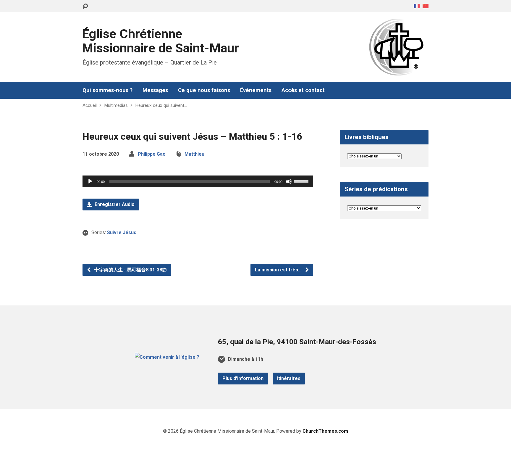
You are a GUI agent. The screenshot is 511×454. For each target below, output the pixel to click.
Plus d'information (242, 378)
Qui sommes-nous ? (107, 90)
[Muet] (289, 181)
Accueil (90, 105)
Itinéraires (288, 378)
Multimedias (116, 105)
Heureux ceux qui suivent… (161, 105)
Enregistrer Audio (114, 204)
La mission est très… (279, 270)
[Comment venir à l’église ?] (167, 357)
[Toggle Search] (85, 6)
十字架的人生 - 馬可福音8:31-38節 (130, 270)
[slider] (302, 181)
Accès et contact (303, 90)
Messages (155, 90)
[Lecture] (90, 181)
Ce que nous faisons (204, 90)
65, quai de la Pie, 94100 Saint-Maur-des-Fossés (297, 342)
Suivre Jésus (121, 232)
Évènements (255, 90)
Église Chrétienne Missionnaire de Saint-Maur (160, 41)
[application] (198, 181)
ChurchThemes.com (325, 431)
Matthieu (194, 154)
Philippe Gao (152, 154)
